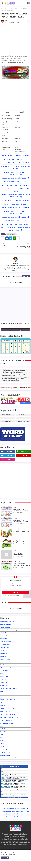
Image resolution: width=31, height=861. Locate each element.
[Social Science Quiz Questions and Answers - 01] (6, 511)
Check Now (11, 854)
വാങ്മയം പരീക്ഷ (22, 418)
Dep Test (2, 665)
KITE (1, 703)
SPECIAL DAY (4, 662)
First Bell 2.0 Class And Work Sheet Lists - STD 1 (15, 808)
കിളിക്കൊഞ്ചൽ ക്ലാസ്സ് (7, 621)
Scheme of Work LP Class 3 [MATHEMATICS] (16, 185)
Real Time (14, 797)
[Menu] (2, 3)
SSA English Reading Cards (8, 633)
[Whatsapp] (14, 238)
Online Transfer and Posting (8, 688)
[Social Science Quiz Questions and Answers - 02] (6, 522)
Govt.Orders (3, 653)
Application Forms (5, 624)
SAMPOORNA (4, 676)
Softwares (3, 656)
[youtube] (13, 826)
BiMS (1, 691)
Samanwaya (3, 685)
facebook (9, 451)
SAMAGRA (3, 679)
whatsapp (24, 451)
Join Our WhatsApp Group (7, 641)
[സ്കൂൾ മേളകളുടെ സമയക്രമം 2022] (6, 554)
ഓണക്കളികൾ (4, 775)
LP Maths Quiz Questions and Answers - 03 (13, 781)
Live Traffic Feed (14, 766)
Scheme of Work (9, 9)
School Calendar (5, 659)
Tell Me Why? (4, 638)
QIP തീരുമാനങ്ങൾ (5, 668)
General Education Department (9, 717)
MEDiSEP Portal (5, 755)
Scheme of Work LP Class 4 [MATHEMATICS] (15, 163)
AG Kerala (3, 746)
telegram (9, 455)
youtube (24, 455)
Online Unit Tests (5, 627)
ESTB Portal (3, 749)
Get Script (9, 797)
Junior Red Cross (5, 752)
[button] (28, 3)
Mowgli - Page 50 (19, 542)
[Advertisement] (15, 39)
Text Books (21, 414)
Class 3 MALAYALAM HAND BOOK (8, 787)
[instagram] (21, 826)
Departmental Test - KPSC (8, 714)
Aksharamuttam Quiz (23, 421)
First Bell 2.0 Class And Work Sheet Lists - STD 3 (15, 814)
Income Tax (3, 697)
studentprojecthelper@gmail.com (11, 377)
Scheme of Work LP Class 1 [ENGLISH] (15, 220)
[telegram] (15, 826)
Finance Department (6, 720)
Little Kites (3, 729)
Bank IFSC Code (5, 732)
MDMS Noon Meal (5, 694)
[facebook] (10, 826)
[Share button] (18, 238)
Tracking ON (19, 797)
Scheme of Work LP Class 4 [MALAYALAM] (15, 155)
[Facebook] (7, 238)
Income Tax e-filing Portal (8, 758)
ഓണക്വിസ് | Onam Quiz (21, 531)
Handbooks (3, 790)
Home (2, 9)
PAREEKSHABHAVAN (6, 723)
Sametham (3, 682)
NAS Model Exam (6, 421)
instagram (8, 459)
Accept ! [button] (5, 858)
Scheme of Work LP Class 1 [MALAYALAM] (15, 217)
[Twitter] (10, 238)
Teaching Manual (6, 414)
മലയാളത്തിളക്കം (5, 636)
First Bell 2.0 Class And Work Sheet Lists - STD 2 (15, 811)
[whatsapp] (18, 826)
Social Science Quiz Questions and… (13, 778)
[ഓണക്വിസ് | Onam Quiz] (6, 533)
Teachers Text (6, 418)
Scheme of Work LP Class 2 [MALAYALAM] (15, 200)
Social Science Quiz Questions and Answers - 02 (21, 521)
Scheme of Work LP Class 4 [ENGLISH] (16, 159)
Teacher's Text (4, 647)
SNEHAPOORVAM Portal (7, 700)
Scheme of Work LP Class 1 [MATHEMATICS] (15, 224)
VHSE (2, 737)
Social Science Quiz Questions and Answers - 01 (21, 510)
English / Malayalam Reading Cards (10, 630)
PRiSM (2, 743)
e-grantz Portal (4, 670)
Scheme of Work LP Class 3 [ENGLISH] (15, 181)
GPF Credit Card (5, 711)
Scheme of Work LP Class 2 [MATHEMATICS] (15, 207)
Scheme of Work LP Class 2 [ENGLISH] (16, 204)
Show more (26, 276)
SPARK (2, 673)
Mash (15, 263)
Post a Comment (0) (15, 330)
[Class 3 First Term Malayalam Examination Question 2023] (6, 565)
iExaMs (2, 726)
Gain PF (2, 705)
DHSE (2, 734)
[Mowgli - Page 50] (6, 543)
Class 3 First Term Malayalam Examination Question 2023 (21, 564)
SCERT (2, 740)
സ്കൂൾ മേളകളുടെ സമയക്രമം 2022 (18, 553)
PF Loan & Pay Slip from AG (8, 708)
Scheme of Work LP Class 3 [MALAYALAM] (15, 178)
